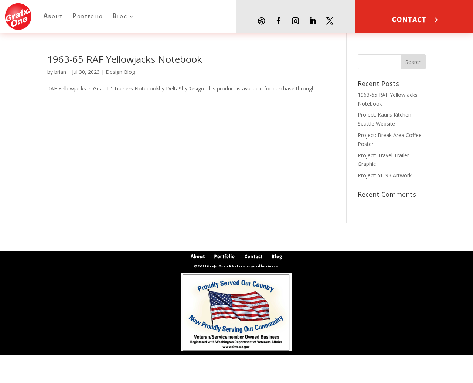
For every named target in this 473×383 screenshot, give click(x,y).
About (53, 16)
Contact (254, 256)
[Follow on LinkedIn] (313, 21)
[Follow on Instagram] (296, 21)
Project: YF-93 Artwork (385, 175)
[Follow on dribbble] (261, 21)
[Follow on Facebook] (278, 21)
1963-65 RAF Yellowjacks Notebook (124, 59)
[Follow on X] (330, 21)
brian (60, 71)
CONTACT (409, 20)
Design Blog (120, 71)
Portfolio (87, 16)
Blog (119, 16)
